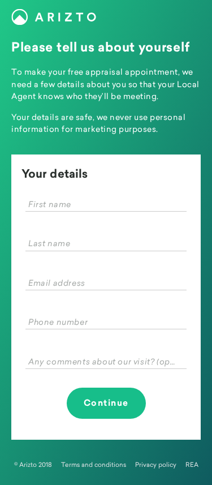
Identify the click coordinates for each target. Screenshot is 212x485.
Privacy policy (155, 464)
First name (49, 204)
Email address (56, 282)
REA (191, 464)
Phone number (58, 321)
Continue (106, 403)
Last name (49, 243)
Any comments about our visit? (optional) (103, 361)
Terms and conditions (93, 464)
